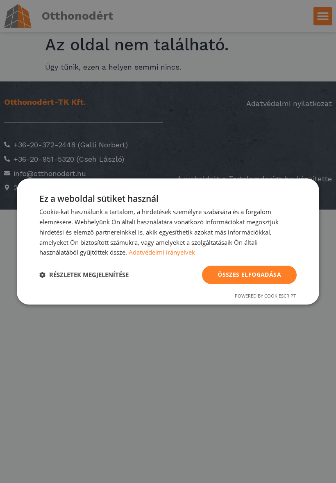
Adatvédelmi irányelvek (162, 252)
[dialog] (168, 241)
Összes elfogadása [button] (249, 274)
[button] (84, 275)
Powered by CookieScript (265, 296)
